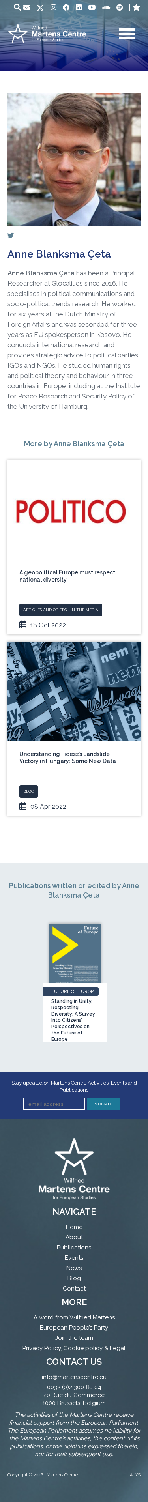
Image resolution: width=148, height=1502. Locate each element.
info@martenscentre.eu (74, 1376)
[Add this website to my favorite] (136, 7)
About (74, 1237)
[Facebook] (66, 7)
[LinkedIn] (79, 7)
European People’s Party (74, 1327)
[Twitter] (40, 8)
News (74, 1268)
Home (74, 1227)
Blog (74, 1278)
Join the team (74, 1337)
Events (74, 1257)
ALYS (135, 1475)
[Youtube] (92, 7)
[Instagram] (53, 7)
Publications (74, 1247)
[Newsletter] (26, 7)
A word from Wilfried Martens (74, 1317)
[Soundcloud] (106, 7)
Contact (74, 1288)
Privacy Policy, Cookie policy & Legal (74, 1348)
